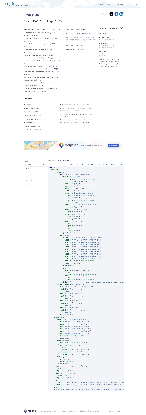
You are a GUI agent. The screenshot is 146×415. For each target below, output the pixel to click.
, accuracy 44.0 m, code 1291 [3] (38, 58)
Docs (128, 4)
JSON (26, 176)
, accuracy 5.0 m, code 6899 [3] (40, 88)
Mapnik (27, 184)
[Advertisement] (73, 401)
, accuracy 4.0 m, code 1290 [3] (40, 55)
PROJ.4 (27, 168)
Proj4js (27, 172)
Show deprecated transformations (35, 91)
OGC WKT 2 (28, 164)
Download (120, 164)
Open (72, 164)
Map (109, 4)
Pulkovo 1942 (37, 108)
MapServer (28, 180)
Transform (119, 4)
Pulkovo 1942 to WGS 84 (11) (80, 34)
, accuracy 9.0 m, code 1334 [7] (40, 66)
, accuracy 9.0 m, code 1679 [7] (41, 69)
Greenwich (38, 119)
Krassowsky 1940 (35, 115)
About (137, 4)
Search (101, 4)
